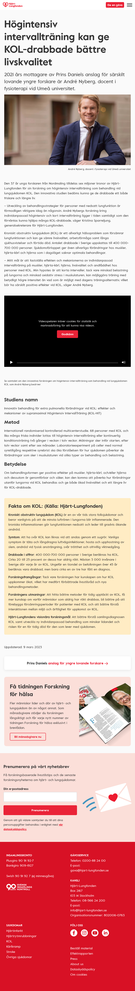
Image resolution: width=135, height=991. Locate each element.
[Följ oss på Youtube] (94, 932)
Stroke (10, 951)
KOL (9, 941)
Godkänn (67, 334)
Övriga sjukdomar (19, 957)
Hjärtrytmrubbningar (21, 936)
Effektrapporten (81, 953)
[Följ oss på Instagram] (84, 932)
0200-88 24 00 (94, 860)
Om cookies (78, 974)
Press (74, 958)
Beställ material (81, 948)
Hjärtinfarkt (14, 930)
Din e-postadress (16, 789)
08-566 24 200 (93, 900)
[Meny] (129, 5)
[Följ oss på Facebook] (73, 932)
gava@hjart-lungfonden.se (89, 870)
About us (76, 964)
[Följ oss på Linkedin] (105, 932)
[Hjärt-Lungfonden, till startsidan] (12, 4)
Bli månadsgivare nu (27, 737)
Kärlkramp (13, 946)
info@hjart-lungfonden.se (88, 910)
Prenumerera (40, 810)
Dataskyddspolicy (82, 969)
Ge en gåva (115, 5)
